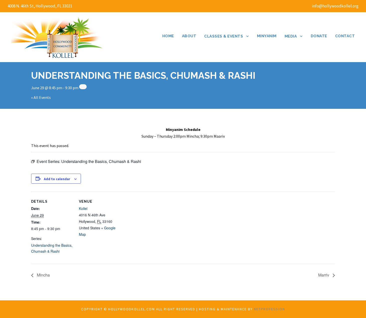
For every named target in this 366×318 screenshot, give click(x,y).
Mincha (43, 275)
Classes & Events (223, 36)
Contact (345, 36)
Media (291, 36)
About (189, 36)
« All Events (41, 97)
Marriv (324, 275)
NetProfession (269, 309)
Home (168, 36)
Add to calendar (57, 179)
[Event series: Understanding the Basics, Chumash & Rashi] (83, 86)
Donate (319, 36)
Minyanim (267, 36)
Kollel (83, 208)
